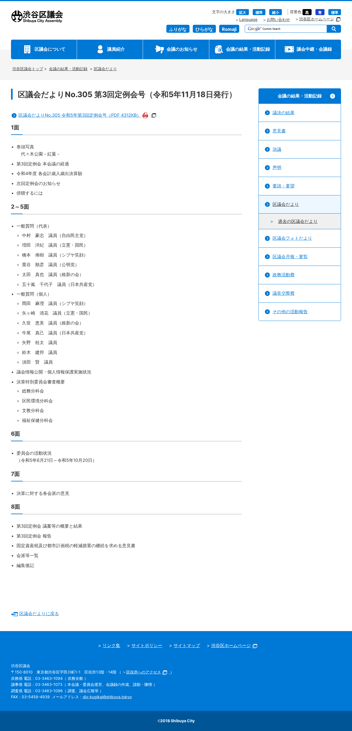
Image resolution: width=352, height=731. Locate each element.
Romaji (229, 29)
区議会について (50, 49)
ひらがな (204, 29)
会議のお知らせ (182, 49)
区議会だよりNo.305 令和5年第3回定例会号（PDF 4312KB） (79, 115)
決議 (277, 149)
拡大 (242, 12)
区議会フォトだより (292, 238)
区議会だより (105, 68)
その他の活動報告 (290, 311)
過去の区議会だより (298, 221)
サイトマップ (187, 645)
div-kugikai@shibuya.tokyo (107, 696)
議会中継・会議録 (314, 49)
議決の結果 (284, 112)
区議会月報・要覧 (290, 256)
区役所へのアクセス (143, 672)
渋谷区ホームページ (316, 19)
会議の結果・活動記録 (248, 49)
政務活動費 (284, 274)
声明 (277, 167)
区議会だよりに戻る (39, 613)
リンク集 (111, 645)
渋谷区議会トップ (27, 68)
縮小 (275, 12)
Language (248, 19)
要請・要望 (284, 186)
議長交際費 (284, 293)
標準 (259, 12)
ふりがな (178, 29)
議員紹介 (116, 49)
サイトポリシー (146, 645)
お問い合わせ (278, 19)
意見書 (279, 130)
